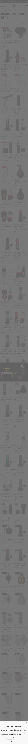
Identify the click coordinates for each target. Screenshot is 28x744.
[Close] (26, 722)
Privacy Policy (12, 734)
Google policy (18, 734)
